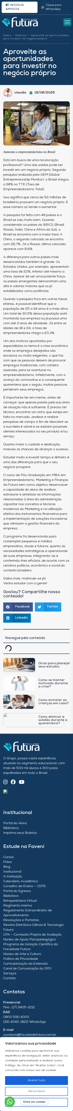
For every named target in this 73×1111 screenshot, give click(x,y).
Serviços (9, 973)
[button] (18, 607)
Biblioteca (10, 828)
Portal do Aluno (15, 823)
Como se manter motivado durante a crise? (53, 683)
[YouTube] (21, 782)
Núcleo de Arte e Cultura (22, 954)
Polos (7, 862)
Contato (9, 978)
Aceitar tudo (36, 1080)
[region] (36, 1074)
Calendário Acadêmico (20, 881)
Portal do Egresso (17, 891)
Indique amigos (15, 7)
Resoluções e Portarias (21, 920)
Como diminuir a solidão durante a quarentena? (52, 720)
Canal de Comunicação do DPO (27, 968)
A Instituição (12, 876)
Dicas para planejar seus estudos (54, 665)
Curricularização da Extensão (25, 963)
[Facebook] (13, 782)
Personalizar (36, 1091)
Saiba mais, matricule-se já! (24, 578)
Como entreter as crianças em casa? (53, 702)
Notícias (20, 35)
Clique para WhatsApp (53, 7)
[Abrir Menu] (67, 22)
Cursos (8, 857)
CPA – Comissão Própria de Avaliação (32, 934)
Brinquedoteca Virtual (20, 900)
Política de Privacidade (20, 959)
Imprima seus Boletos (20, 833)
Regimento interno (17, 905)
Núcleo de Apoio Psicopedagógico (29, 939)
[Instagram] (5, 782)
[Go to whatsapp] (10, 1102)
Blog (6, 867)
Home (7, 35)
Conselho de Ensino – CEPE (24, 886)
